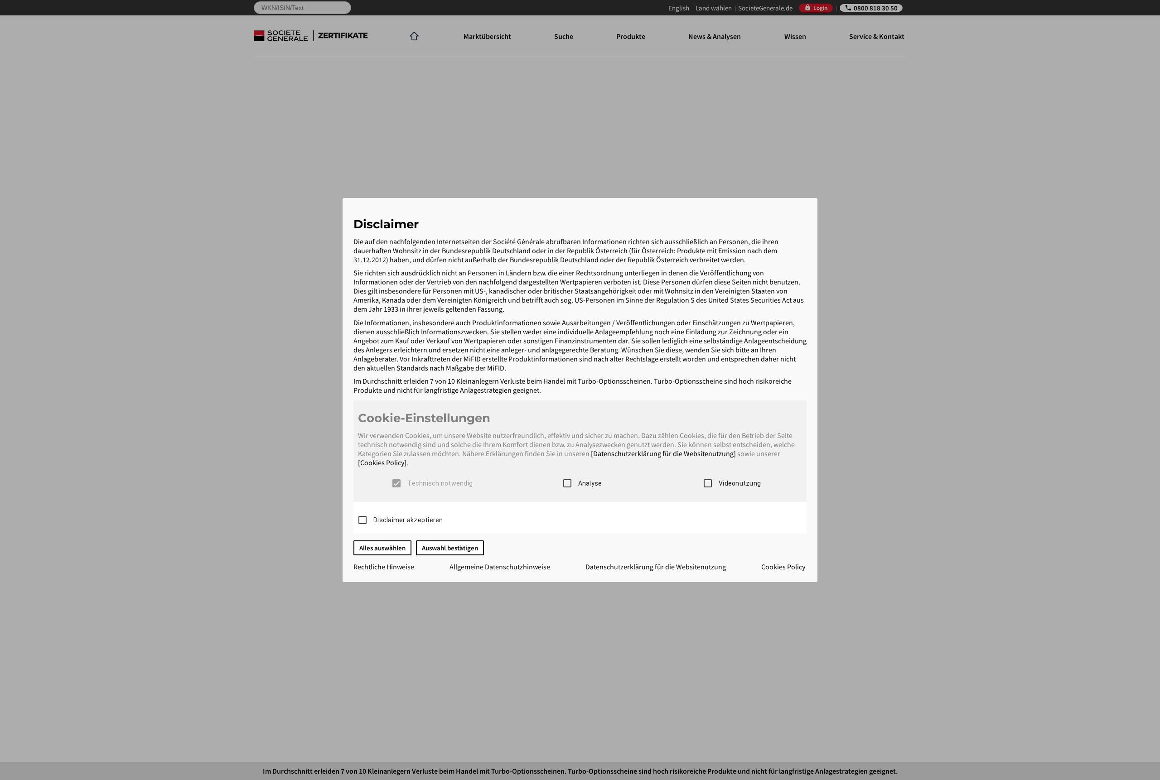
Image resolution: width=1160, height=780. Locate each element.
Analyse (590, 483)
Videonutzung (740, 483)
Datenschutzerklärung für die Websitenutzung (655, 566)
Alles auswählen (382, 548)
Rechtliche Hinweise (383, 566)
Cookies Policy (783, 566)
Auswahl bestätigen (450, 548)
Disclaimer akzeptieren (408, 520)
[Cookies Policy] (382, 462)
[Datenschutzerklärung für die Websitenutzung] (663, 453)
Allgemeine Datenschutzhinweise (500, 566)
